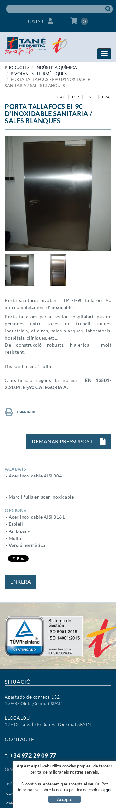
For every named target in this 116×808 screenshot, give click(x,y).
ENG (90, 97)
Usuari (36, 21)
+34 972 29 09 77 (33, 755)
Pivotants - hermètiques (39, 73)
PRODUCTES (17, 67)
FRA (106, 97)
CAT (60, 97)
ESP (75, 97)
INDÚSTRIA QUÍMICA (56, 67)
